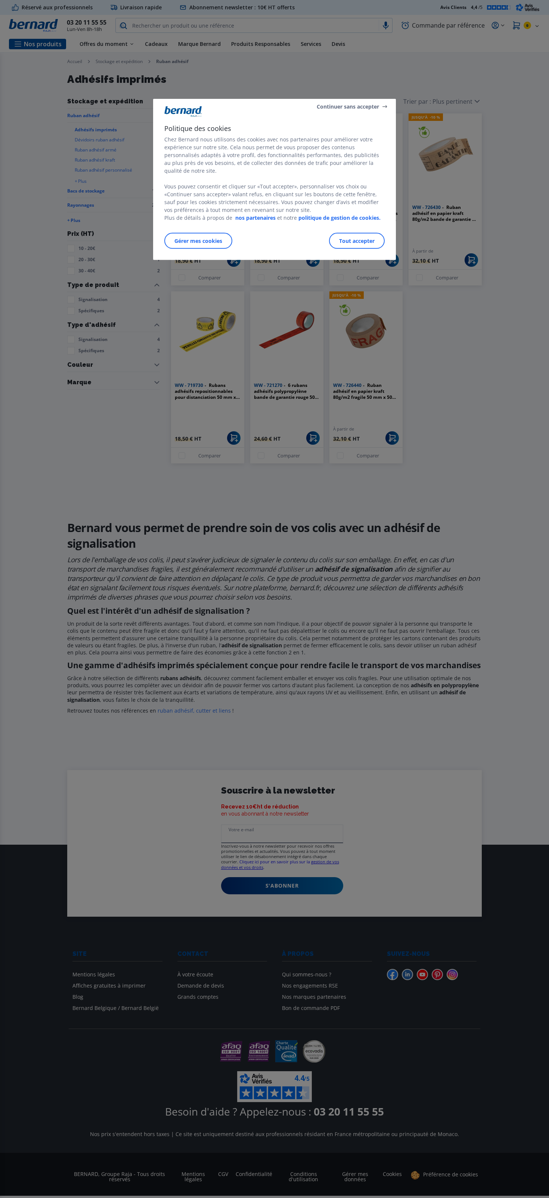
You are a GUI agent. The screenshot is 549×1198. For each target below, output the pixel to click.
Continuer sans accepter (348, 106)
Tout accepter (357, 240)
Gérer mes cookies (198, 240)
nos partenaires (255, 217)
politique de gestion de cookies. (339, 217)
